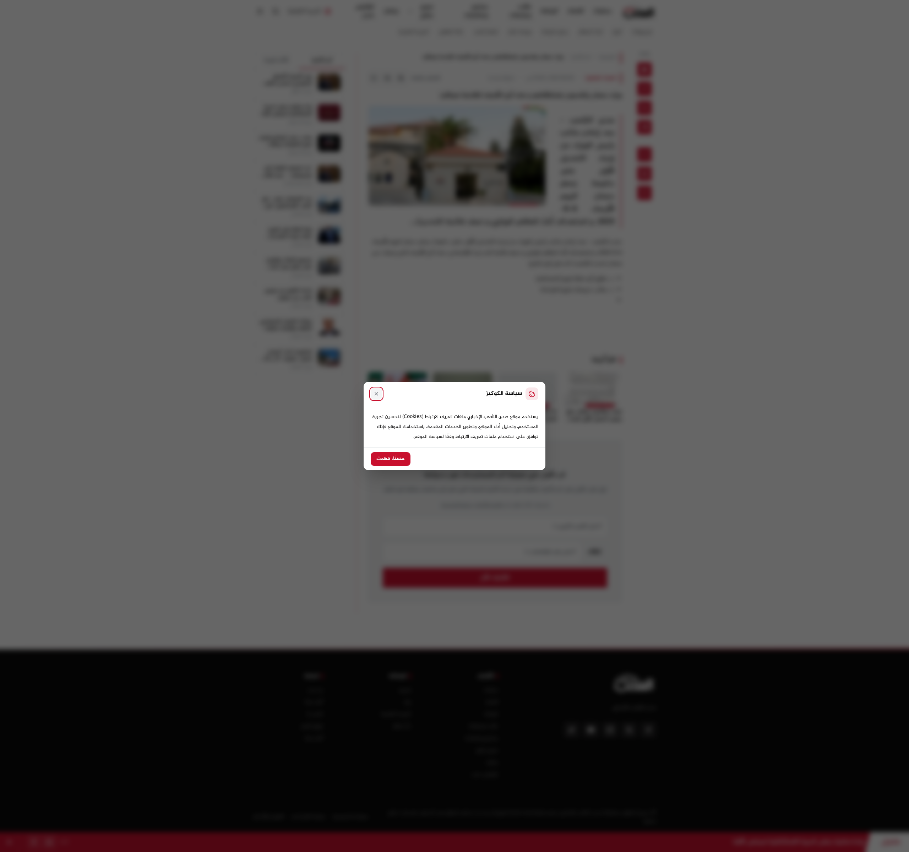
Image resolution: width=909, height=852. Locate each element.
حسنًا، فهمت (390, 459)
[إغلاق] (376, 394)
